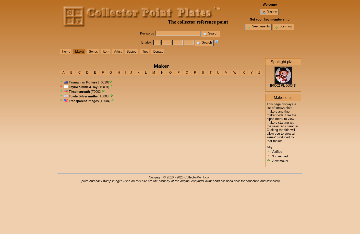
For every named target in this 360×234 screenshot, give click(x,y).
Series (93, 51)
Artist (118, 51)
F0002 (275, 85)
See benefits (260, 26)
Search (212, 33)
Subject (132, 51)
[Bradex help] (217, 42)
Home (66, 51)
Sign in (271, 11)
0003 (289, 85)
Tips (145, 51)
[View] (111, 82)
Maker (79, 51)
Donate (158, 51)
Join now (285, 26)
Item (106, 51)
